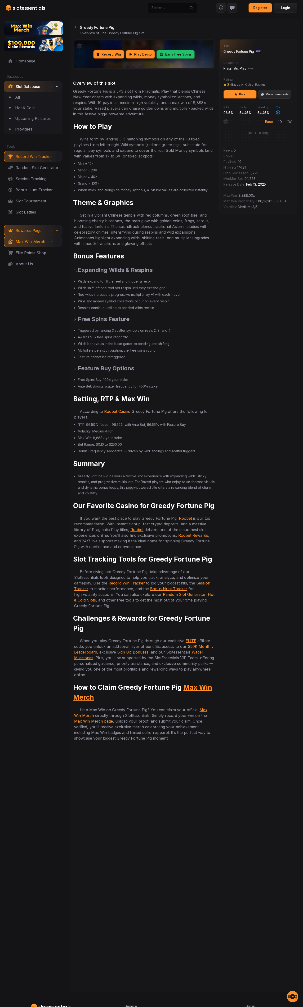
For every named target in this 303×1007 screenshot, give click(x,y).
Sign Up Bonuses (132, 652)
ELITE (191, 640)
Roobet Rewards (193, 535)
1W (289, 122)
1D (280, 122)
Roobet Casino (117, 411)
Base (269, 122)
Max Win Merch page (93, 721)
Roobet (185, 518)
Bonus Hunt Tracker (168, 588)
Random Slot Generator (184, 594)
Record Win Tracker (126, 583)
